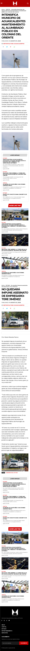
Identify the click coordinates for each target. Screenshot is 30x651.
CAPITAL (8, 9)
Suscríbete (24, 643)
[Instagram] (4, 620)
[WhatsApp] (14, 47)
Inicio (3, 9)
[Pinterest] (10, 47)
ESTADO (5, 158)
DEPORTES (5, 632)
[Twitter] (6, 47)
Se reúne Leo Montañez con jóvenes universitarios (14, 185)
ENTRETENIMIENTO (7, 630)
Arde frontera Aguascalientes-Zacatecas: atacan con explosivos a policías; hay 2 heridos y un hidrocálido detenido (14, 161)
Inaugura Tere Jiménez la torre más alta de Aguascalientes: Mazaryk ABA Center (14, 174)
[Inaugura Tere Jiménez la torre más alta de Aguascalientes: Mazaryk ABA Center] (15, 240)
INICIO (3, 624)
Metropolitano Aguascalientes (13, 43)
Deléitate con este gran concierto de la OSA (15, 195)
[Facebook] (3, 47)
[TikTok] (7, 620)
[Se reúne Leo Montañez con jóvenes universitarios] (15, 263)
